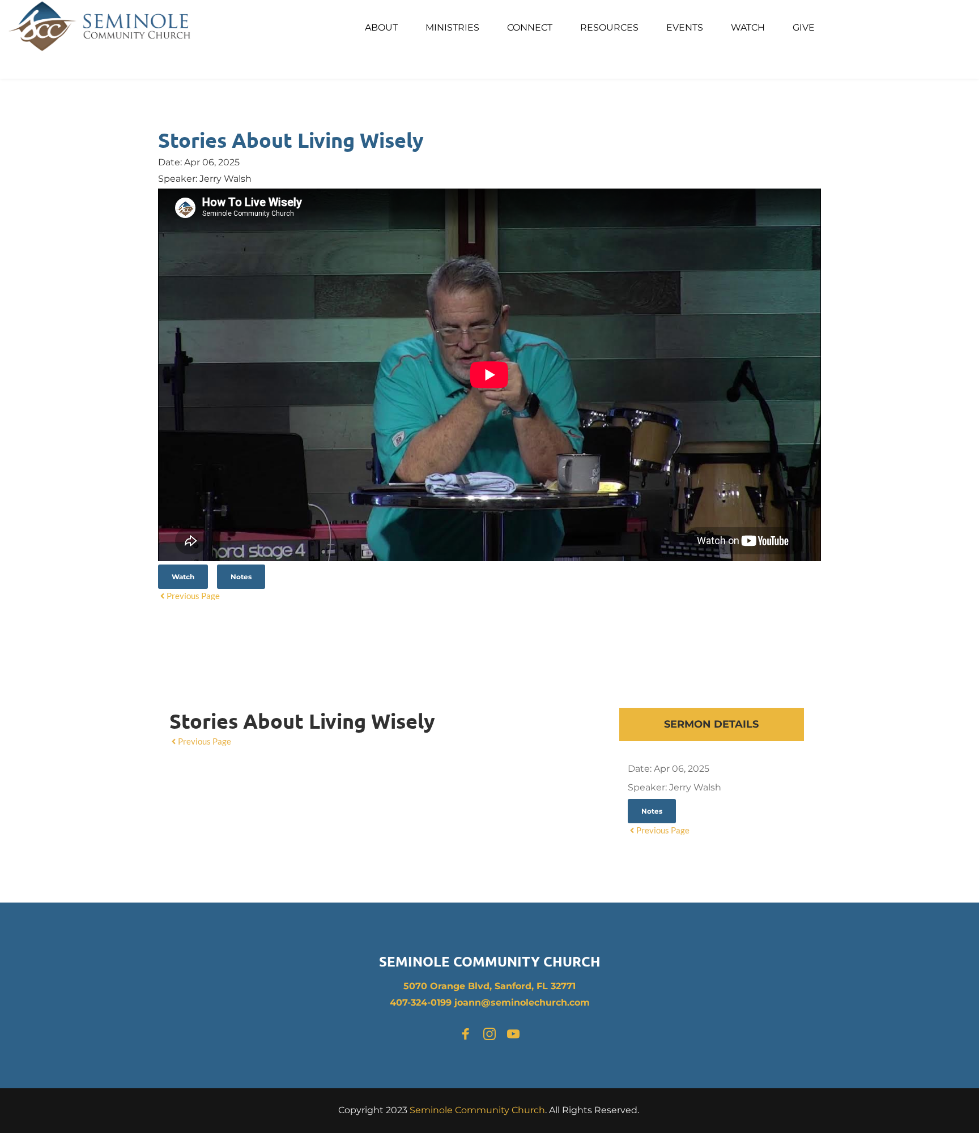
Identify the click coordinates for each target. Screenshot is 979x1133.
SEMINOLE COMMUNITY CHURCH (490, 961)
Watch (183, 576)
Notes (241, 576)
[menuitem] (381, 28)
